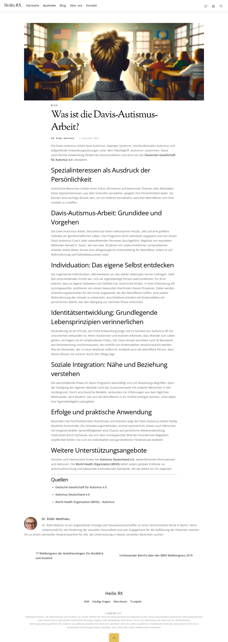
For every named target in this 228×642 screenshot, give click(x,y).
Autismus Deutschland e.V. (117, 459)
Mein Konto (120, 601)
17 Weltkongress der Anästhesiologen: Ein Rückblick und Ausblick (69, 555)
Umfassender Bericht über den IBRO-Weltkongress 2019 (155, 555)
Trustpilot (135, 601)
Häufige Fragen (101, 601)
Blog (63, 5)
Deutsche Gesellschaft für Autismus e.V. (81, 487)
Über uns (76, 5)
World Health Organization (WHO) (98, 464)
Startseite (32, 5)
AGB (86, 601)
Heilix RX (111, 613)
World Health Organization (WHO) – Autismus (84, 502)
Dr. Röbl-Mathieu (63, 138)
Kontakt (91, 5)
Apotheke (49, 5)
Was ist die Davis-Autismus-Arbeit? (104, 121)
